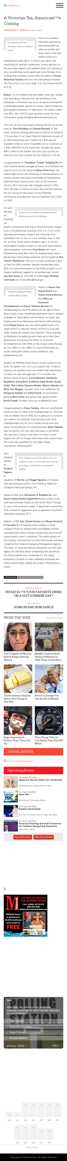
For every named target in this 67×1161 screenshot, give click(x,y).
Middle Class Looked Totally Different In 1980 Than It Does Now (48, 656)
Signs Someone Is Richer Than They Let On (17, 740)
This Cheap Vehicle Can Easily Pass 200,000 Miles (49, 740)
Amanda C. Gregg (16, 30)
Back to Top (32, 1147)
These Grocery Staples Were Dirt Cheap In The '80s (17, 698)
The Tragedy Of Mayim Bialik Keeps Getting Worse (18, 656)
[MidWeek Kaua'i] (19, 6)
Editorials (24, 577)
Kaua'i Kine (37, 577)
